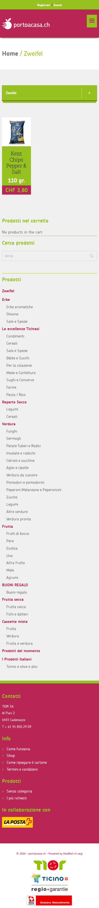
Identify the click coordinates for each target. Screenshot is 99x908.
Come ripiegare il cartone (27, 762)
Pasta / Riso (16, 394)
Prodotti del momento (21, 650)
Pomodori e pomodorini (25, 482)
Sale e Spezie (16, 321)
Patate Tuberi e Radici (23, 445)
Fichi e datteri (17, 614)
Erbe (6, 299)
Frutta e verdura (19, 643)
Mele (10, 570)
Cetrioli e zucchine (20, 460)
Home (10, 53)
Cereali (11, 343)
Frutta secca (13, 599)
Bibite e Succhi (17, 358)
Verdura (8, 423)
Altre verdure (17, 511)
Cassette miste (15, 621)
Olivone (12, 314)
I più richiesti (17, 798)
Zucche (11, 497)
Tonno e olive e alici (21, 666)
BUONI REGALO (15, 584)
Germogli (13, 438)
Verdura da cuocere (21, 475)
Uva (9, 555)
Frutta (7, 526)
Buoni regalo (16, 592)
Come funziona (18, 748)
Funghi (11, 431)
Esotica (12, 548)
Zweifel (8, 290)
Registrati (43, 5)
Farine (11, 387)
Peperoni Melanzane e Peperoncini (33, 489)
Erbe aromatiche (19, 306)
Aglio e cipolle (17, 467)
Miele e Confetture (21, 372)
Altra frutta (15, 562)
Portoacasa (26, 24)
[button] (92, 21)
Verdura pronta (18, 519)
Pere (10, 540)
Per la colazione (19, 365)
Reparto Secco (14, 402)
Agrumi (12, 577)
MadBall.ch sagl (73, 853)
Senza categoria (19, 791)
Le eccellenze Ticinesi (20, 328)
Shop (11, 755)
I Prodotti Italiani (16, 659)
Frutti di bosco (17, 533)
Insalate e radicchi (20, 453)
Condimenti (15, 336)
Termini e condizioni (22, 769)
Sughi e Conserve (20, 379)
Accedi (58, 5)
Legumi (12, 409)
